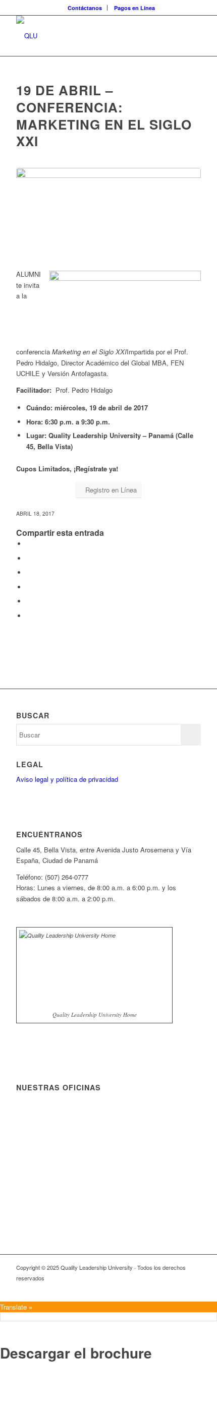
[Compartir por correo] (28, 616)
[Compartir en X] (28, 558)
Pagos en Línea (134, 8)
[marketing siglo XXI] (108, 205)
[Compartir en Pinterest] (28, 587)
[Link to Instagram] (193, 1289)
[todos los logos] (90, 36)
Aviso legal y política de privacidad (67, 779)
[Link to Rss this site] (117, 1289)
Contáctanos (85, 8)
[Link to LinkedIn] (163, 1289)
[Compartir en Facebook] (28, 543)
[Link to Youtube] (178, 1289)
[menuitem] (85, 8)
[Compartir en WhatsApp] (28, 572)
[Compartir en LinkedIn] (28, 601)
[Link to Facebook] (132, 1289)
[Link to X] (147, 1289)
